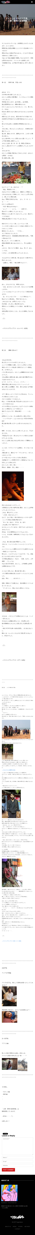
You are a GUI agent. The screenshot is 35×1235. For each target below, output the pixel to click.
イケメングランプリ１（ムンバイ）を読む (15, 328)
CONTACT (17, 1229)
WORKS (20, 1226)
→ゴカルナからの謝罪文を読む (9, 770)
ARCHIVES (27, 1226)
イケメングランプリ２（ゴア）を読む (14, 660)
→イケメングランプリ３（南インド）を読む (11, 941)
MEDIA (14, 1226)
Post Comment (8, 1170)
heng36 (4, 1129)
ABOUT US (8, 1226)
